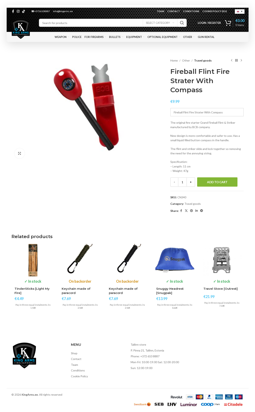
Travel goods (203, 60)
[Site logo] (21, 28)
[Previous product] (231, 60)
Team (74, 364)
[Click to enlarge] (20, 153)
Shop (74, 353)
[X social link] (186, 210)
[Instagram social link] (18, 11)
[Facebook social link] (13, 11)
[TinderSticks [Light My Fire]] (33, 260)
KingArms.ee (30, 394)
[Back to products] (236, 60)
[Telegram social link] (201, 210)
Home (174, 60)
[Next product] (241, 60)
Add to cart (217, 182)
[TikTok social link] (23, 11)
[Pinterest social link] (191, 210)
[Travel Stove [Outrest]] (222, 260)
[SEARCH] (182, 23)
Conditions (78, 370)
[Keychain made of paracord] (80, 260)
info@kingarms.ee (63, 11)
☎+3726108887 (40, 11)
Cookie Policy (79, 376)
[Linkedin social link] (196, 210)
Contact (76, 359)
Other (186, 60)
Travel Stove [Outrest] (220, 289)
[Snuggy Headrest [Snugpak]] (174, 260)
